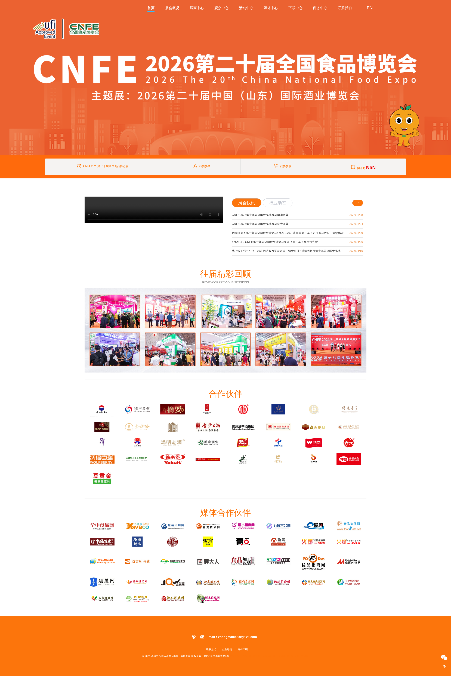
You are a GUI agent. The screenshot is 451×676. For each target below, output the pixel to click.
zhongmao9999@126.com (237, 637)
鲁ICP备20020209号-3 (216, 656)
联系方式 (211, 649)
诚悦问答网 (293, 656)
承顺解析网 (268, 656)
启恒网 (281, 656)
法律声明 (243, 649)
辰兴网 (256, 656)
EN (370, 7)
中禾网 (247, 656)
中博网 (305, 656)
